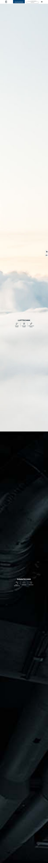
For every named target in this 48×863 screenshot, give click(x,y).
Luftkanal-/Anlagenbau (31, 326)
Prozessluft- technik (24, 326)
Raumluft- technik (17, 326)
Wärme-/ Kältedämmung (17, 585)
